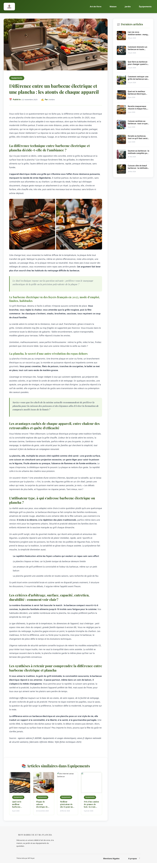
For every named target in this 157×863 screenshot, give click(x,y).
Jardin (128, 6)
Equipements (16, 78)
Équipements (145, 6)
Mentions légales (111, 858)
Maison (113, 6)
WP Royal (31, 858)
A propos (132, 858)
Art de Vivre (95, 6)
